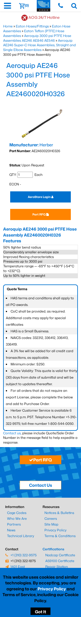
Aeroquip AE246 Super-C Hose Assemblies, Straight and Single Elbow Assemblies (39, 45)
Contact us (12, 433)
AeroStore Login (39, 197)
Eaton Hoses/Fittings (32, 26)
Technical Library (20, 536)
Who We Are (17, 518)
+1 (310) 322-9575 (23, 555)
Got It (40, 612)
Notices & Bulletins (59, 512)
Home (8, 26)
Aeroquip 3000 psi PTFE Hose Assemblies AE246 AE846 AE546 (37, 38)
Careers (50, 518)
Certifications (53, 549)
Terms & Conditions (60, 536)
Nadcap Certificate (60, 555)
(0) (27, 5)
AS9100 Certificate (59, 561)
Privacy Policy (52, 589)
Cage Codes (16, 512)
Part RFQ (39, 214)
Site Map (51, 524)
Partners (14, 524)
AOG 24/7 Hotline (44, 17)
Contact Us (40, 485)
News (11, 530)
